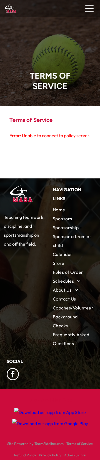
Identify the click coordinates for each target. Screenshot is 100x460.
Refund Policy (25, 455)
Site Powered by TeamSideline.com (35, 443)
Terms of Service (79, 443)
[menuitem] (73, 209)
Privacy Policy (50, 455)
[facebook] (13, 375)
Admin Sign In (75, 455)
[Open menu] (89, 8)
